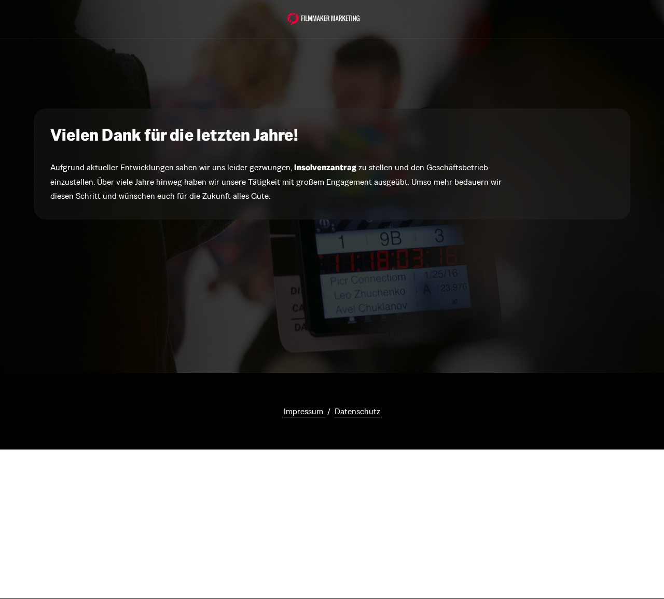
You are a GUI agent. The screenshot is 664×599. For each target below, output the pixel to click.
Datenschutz (357, 411)
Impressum (304, 411)
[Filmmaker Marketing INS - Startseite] (324, 19)
